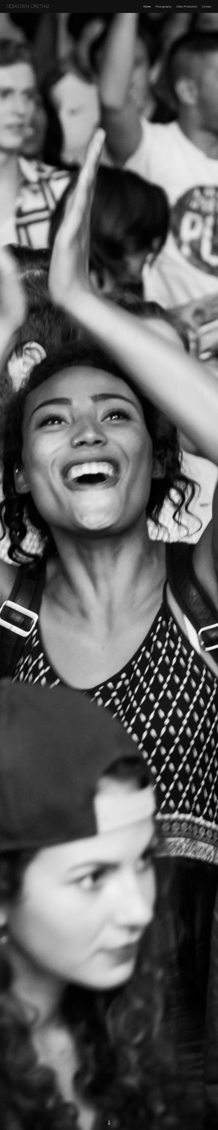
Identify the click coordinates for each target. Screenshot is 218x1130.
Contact (206, 7)
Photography (163, 7)
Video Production (186, 7)
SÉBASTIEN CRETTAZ (28, 7)
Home (147, 7)
